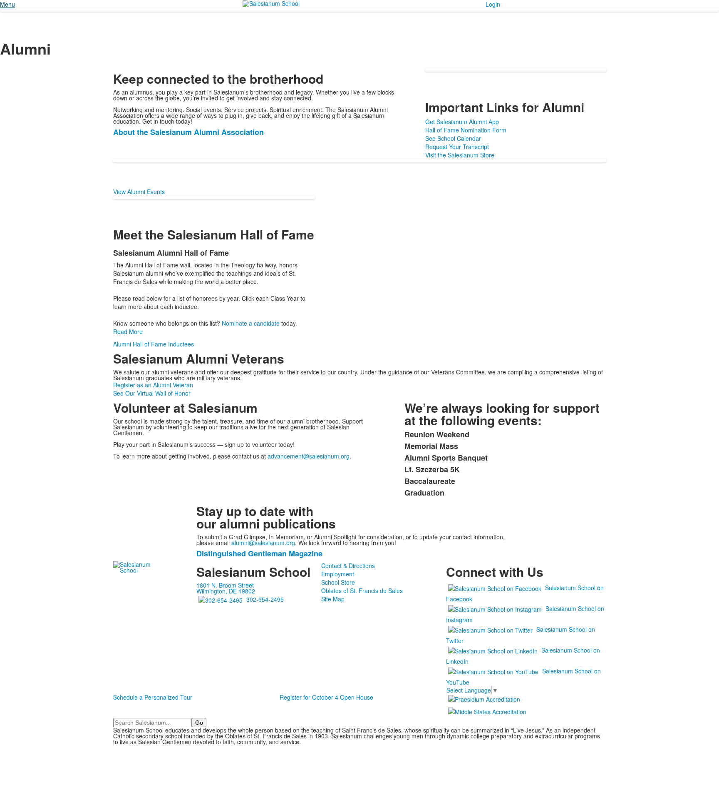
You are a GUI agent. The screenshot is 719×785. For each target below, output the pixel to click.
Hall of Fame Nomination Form (465, 130)
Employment (337, 574)
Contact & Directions (348, 565)
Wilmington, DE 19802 (225, 591)
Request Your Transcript (457, 146)
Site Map (333, 599)
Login (493, 4)
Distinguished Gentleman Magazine (259, 553)
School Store (338, 582)
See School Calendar (453, 138)
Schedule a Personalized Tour (152, 697)
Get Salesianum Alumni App (462, 121)
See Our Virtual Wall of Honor (152, 393)
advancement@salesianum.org (309, 456)
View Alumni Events (139, 191)
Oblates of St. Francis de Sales (362, 590)
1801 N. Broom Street (225, 585)
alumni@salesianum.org (263, 542)
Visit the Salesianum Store (459, 155)
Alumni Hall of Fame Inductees (153, 344)
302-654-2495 (265, 599)
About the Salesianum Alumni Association (188, 132)
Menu (7, 4)
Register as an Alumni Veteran (153, 385)
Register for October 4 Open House (326, 697)
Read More (128, 331)
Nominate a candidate (251, 323)
